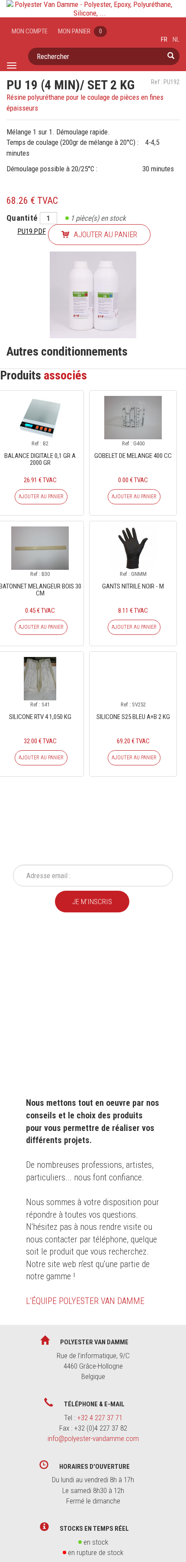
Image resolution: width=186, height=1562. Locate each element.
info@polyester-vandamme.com (93, 1438)
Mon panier (80, 31)
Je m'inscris (92, 901)
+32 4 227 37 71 (99, 1417)
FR (164, 39)
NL (176, 39)
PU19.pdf (31, 231)
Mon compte (30, 31)
